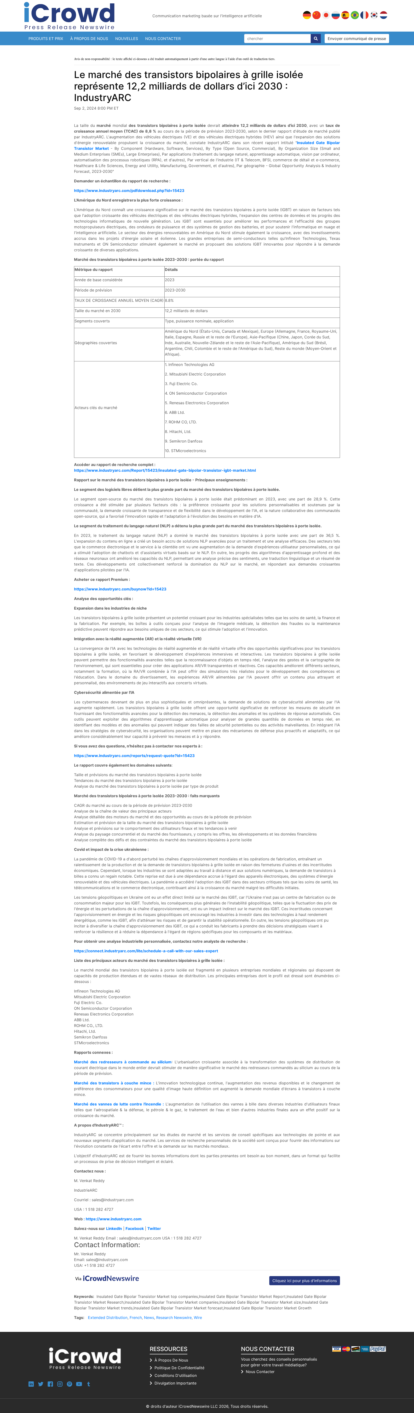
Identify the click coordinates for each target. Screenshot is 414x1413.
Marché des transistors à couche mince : (114, 1083)
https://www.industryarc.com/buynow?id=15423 (120, 589)
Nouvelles (126, 38)
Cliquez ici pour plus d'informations (304, 1280)
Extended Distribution (107, 1317)
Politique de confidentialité (179, 1367)
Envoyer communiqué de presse (357, 38)
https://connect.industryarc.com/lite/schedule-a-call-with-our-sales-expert (146, 950)
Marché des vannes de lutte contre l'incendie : (119, 1104)
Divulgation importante (175, 1383)
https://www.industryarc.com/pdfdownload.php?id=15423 (129, 190)
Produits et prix (46, 38)
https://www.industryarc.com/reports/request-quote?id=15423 (134, 755)
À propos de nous (89, 38)
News (149, 1317)
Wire (198, 1317)
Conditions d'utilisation (176, 1375)
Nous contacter (163, 38)
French (136, 1317)
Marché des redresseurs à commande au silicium (123, 1062)
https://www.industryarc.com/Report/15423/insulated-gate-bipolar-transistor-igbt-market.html (165, 470)
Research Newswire (174, 1317)
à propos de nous (171, 1360)
